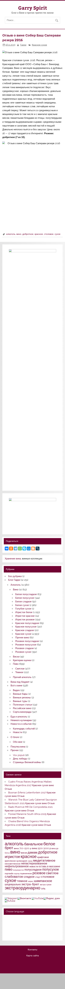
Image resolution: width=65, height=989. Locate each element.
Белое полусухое (24, 597)
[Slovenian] (7, 935)
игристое (12, 856)
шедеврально (13, 884)
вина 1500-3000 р (41, 848)
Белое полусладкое (26, 594)
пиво (8, 869)
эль (43, 888)
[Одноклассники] (11, 548)
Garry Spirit (32, 7)
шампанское (43, 881)
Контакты (32, 950)
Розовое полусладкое (27, 641)
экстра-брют (30, 884)
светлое (52, 873)
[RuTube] (10, 900)
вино (18, 234)
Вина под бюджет (20, 681)
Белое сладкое (23, 601)
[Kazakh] (23, 927)
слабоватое (14, 876)
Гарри (23, 45)
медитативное (44, 860)
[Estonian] (27, 922)
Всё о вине (16, 685)
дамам (32, 852)
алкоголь (10, 234)
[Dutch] (23, 922)
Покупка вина (18, 746)
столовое (48, 234)
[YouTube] (38, 898)
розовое (38, 873)
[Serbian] (23, 931)
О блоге (15, 737)
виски (24, 852)
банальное (33, 844)
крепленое (10, 861)
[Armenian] (7, 922)
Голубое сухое (23, 608)
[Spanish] (11, 935)
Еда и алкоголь (19, 716)
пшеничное (26, 873)
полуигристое (18, 870)
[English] (19, 918)
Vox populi (18, 755)
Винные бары (20, 693)
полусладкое (33, 869)
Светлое (19, 668)
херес (30, 881)
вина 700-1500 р (22, 848)
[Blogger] (33, 548)
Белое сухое (22, 605)
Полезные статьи (22, 704)
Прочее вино (22, 637)
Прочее (15, 750)
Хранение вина (13, 558)
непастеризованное (34, 863)
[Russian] (7, 918)
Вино (15, 589)
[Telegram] (15, 548)
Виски (16, 656)
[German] (23, 918)
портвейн (9, 873)
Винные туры (20, 701)
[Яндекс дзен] (52, 898)
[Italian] (15, 927)
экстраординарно (22, 887)
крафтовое (43, 857)
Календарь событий (24, 728)
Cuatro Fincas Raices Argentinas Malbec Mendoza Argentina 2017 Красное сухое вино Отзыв (29, 785)
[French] (27, 918)
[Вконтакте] (24, 898)
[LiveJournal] (37, 548)
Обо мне (17, 741)
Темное (19, 672)
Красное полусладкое (27, 623)
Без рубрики (15, 576)
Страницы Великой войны (27, 762)
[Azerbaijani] (11, 922)
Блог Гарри (14, 579)
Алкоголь (16, 584)
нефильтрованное (17, 866)
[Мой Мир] (29, 548)
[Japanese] (19, 927)
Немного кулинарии (21, 720)
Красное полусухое (25, 626)
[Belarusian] (11, 918)
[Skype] (24, 548)
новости (33, 866)
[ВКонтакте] (7, 548)
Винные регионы (22, 697)
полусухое (50, 869)
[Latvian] (27, 927)
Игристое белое (23, 612)
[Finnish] (7, 927)
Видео (16, 690)
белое (49, 843)
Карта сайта (32, 956)
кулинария (21, 861)
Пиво (15, 663)
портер (17, 873)
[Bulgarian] (15, 922)
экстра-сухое (45, 885)
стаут (38, 877)
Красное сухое (39, 45)
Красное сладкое (24, 630)
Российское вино (22, 708)
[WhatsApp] (20, 548)
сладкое (29, 876)
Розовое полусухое (25, 644)
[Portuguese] (15, 931)
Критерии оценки (22, 660)
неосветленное (13, 863)
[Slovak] (27, 931)
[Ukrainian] (15, 918)
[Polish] (11, 931)
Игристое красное (25, 615)
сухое (57, 234)
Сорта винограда (22, 711)
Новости (17, 732)
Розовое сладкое (24, 648)
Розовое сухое (23, 651)
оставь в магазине (49, 866)
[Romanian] (19, 931)
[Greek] (11, 927)
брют (9, 848)
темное (22, 881)
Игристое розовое (25, 619)
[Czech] (19, 922)
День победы (20, 758)
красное (39, 234)
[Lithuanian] (7, 931)
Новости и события (21, 723)
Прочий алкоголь (22, 677)
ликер (30, 861)
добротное (27, 234)
